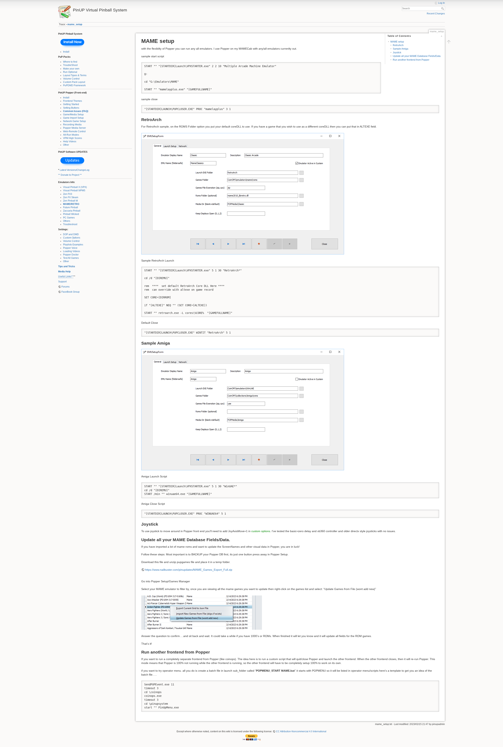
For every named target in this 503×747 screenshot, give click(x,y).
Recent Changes (436, 13)
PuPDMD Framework (74, 85)
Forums (65, 286)
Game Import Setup (73, 117)
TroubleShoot (70, 65)
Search (443, 8)
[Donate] (251, 737)
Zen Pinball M (70, 200)
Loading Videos (71, 251)
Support (62, 281)
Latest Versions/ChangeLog (74, 170)
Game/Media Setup (73, 114)
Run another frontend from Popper (411, 59)
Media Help (64, 271)
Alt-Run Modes (71, 134)
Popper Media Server (74, 128)
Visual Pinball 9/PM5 (74, 190)
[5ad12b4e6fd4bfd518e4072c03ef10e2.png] (242, 193)
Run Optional (70, 72)
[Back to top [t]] (448, 41)
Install (66, 51)
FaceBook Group (70, 291)
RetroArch (398, 45)
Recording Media (72, 124)
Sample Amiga (400, 48)
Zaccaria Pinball (71, 210)
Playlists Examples (73, 244)
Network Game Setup (74, 121)
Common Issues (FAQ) (75, 111)
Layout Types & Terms (74, 75)
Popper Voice (70, 248)
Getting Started (71, 104)
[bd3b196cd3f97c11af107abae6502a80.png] (201, 612)
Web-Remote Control (74, 131)
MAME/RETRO (71, 204)
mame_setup (74, 24)
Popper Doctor (71, 254)
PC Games (69, 217)
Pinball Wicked (71, 214)
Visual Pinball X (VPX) (75, 187)
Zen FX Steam (70, 197)
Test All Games (71, 258)
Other (66, 144)
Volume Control (71, 78)
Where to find (70, 61)
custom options (260, 531)
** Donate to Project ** (70, 175)
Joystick (397, 52)
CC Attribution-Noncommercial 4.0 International (301, 731)
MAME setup (397, 41)
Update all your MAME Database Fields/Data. (417, 56)
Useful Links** (65, 276)
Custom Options (71, 237)
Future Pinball (70, 207)
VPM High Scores (72, 138)
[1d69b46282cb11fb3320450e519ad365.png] (242, 409)
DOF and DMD (71, 234)
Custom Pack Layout (74, 82)
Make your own (71, 68)
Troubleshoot (70, 224)
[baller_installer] (72, 42)
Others (66, 221)
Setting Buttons (71, 107)
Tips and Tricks (66, 266)
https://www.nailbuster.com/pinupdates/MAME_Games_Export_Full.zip (188, 569)
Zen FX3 (67, 194)
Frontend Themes (72, 101)
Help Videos (69, 141)
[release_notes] (72, 161)
